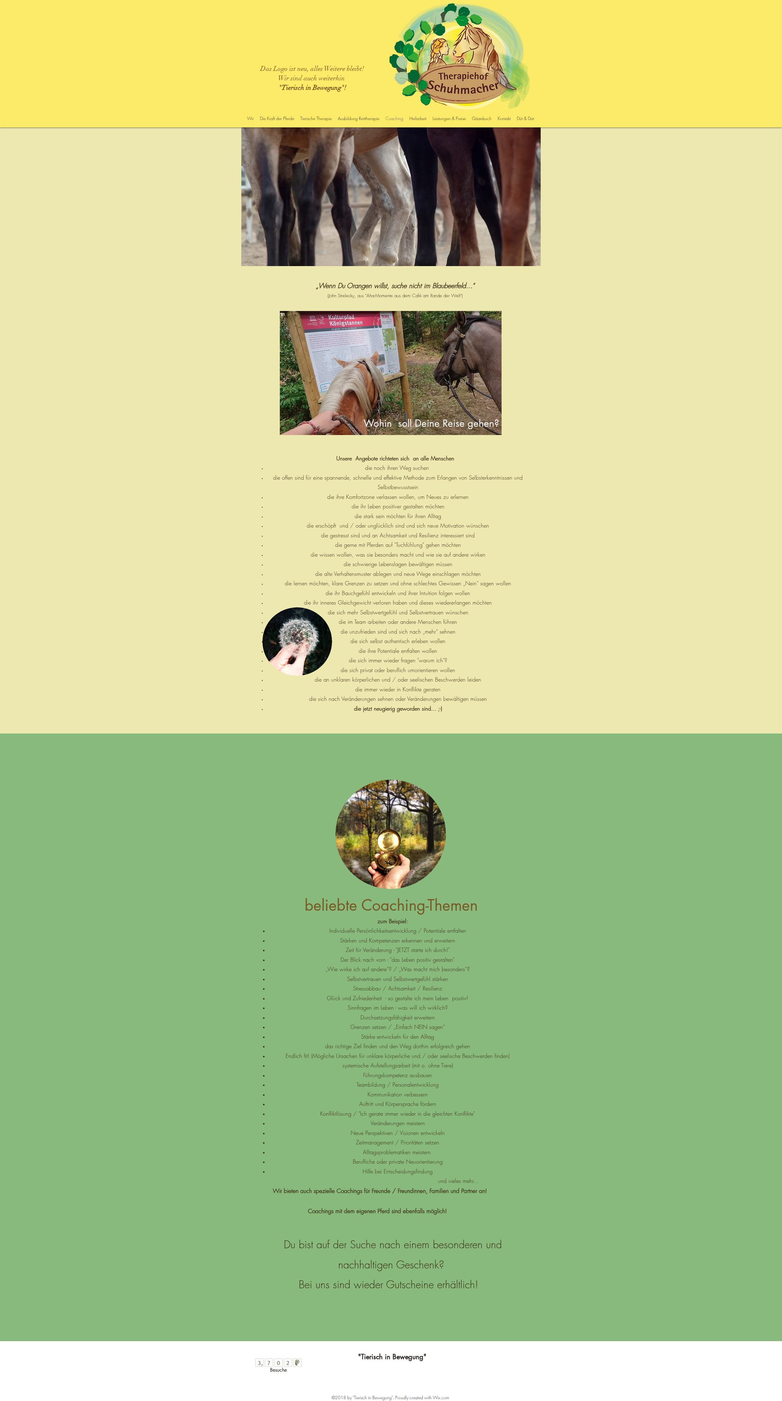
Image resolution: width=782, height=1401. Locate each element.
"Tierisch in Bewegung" (392, 1356)
